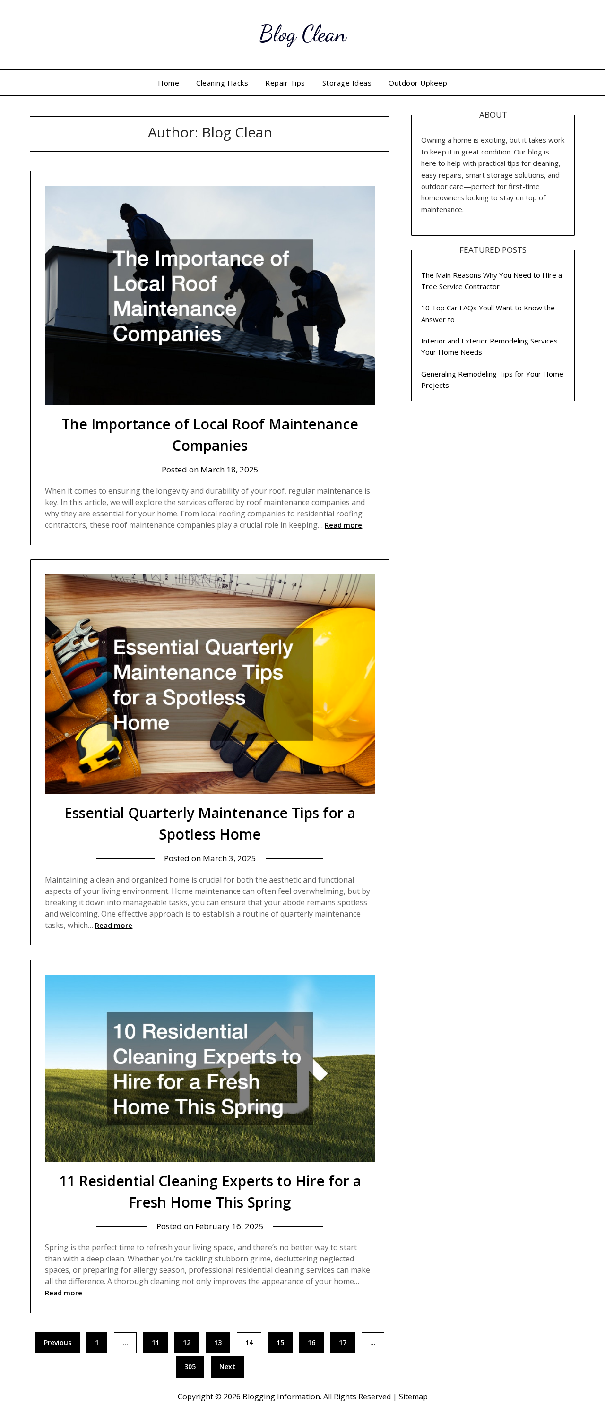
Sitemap (413, 1396)
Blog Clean (302, 33)
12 (186, 1342)
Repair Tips (285, 82)
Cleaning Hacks (222, 82)
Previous (57, 1342)
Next (227, 1366)
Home (168, 82)
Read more (343, 525)
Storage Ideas (347, 82)
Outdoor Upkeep (418, 82)
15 (280, 1342)
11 (155, 1342)
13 (218, 1342)
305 (190, 1366)
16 (311, 1342)
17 (342, 1342)
